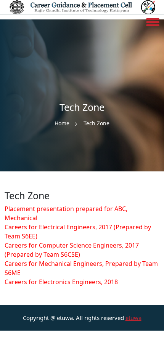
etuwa (133, 317)
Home (63, 123)
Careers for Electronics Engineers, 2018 (61, 282)
